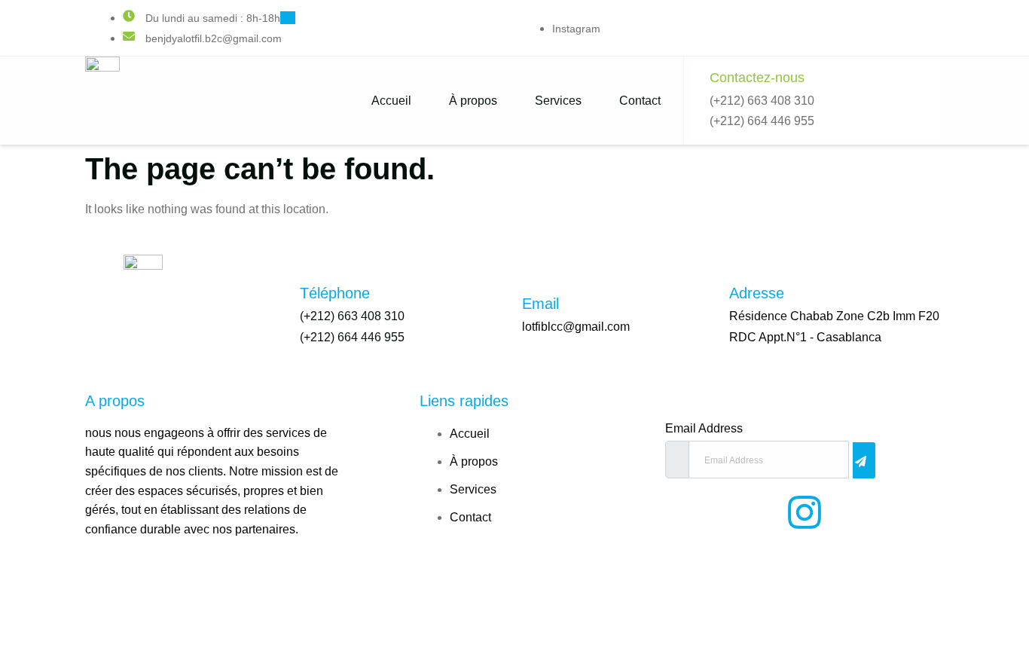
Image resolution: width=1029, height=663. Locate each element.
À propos (473, 100)
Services (558, 100)
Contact (640, 100)
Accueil (391, 100)
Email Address (704, 429)
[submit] (864, 460)
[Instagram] (804, 512)
